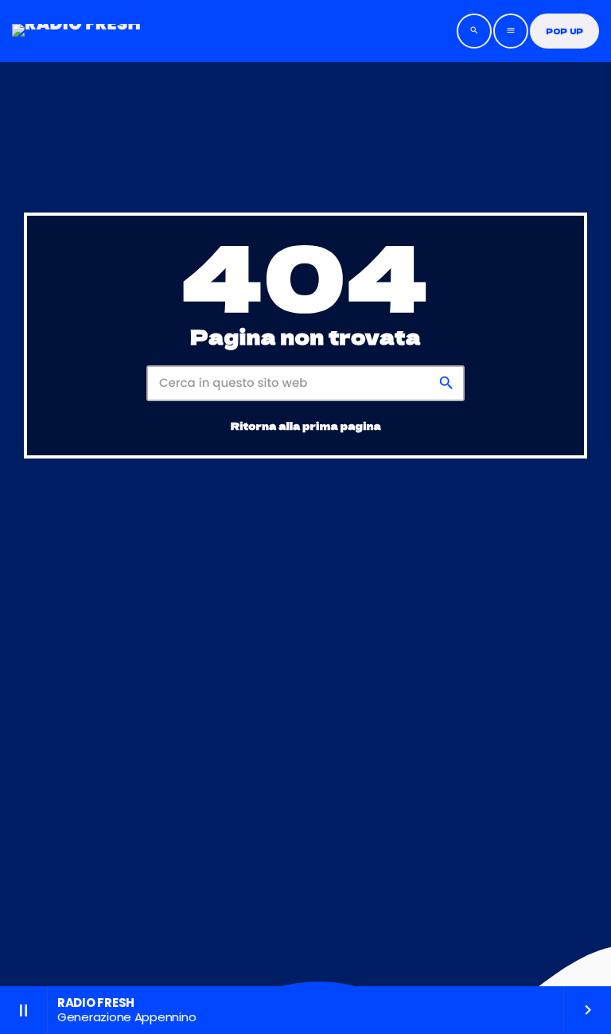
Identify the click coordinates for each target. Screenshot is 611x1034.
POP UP (564, 31)
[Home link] (76, 31)
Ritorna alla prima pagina (306, 426)
